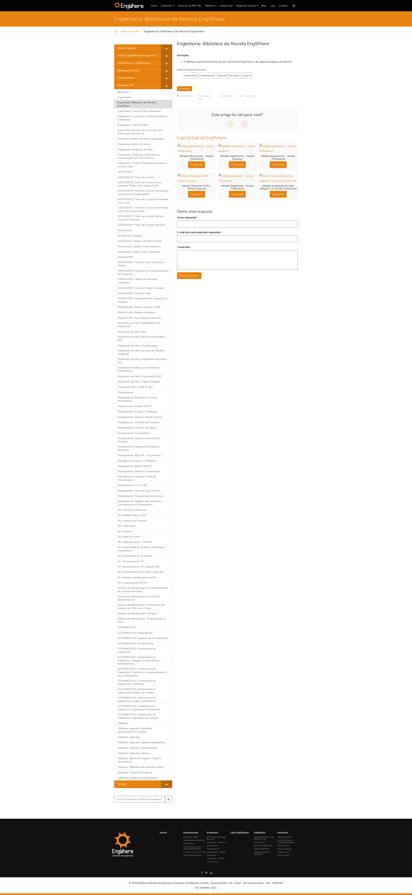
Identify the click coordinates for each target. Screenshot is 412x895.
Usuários (282, 832)
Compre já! (196, 164)
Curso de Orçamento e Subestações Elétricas (192, 848)
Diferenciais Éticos (190, 837)
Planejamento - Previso (216, 852)
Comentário (183, 247)
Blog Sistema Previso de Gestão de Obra (263, 838)
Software (212, 832)
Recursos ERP (130, 31)
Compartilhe (184, 88)
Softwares (167, 5)
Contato (283, 5)
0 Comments (249, 95)
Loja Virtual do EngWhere (201, 137)
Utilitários (210, 5)
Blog (264, 5)
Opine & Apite (283, 855)
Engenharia (211, 855)
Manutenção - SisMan (216, 858)
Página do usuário (284, 837)
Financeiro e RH (213, 849)
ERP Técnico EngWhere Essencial (216, 838)
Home (154, 5)
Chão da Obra (259, 842)
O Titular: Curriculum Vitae (194, 852)
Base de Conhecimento (263, 845)
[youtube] (211, 872)
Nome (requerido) (187, 217)
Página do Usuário (246, 5)
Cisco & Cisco (212, 862)
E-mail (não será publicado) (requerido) (199, 232)
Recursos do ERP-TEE (189, 5)
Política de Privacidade (192, 855)
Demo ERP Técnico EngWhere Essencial (285, 841)
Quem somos (188, 843)
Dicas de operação (284, 849)
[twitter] (206, 872)
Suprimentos (212, 845)
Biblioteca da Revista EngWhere (262, 853)
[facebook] (202, 872)
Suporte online (283, 852)
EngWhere (227, 95)
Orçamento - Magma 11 (217, 842)
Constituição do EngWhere (194, 840)
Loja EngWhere (239, 832)
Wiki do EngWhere (261, 849)
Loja (272, 5)
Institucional (226, 5)
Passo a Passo (283, 845)
